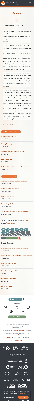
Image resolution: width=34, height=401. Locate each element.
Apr (21, 229)
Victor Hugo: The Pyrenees (8, 278)
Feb (3, 232)
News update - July (6, 144)
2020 (8, 235)
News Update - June (6, 159)
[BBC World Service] (15, 348)
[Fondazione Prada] (14, 360)
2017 (23, 235)
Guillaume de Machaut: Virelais (10, 188)
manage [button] (22, 330)
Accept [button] (24, 397)
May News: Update (6, 286)
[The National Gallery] (25, 348)
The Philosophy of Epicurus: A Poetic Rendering (14, 211)
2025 (12, 232)
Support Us (16, 299)
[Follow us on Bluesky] (5, 307)
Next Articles (8, 176)
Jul (8, 229)
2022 (28, 232)
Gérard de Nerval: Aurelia (8, 263)
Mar (26, 229)
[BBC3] (7, 348)
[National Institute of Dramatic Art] (26, 379)
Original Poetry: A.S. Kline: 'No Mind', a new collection (16, 255)
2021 (3, 235)
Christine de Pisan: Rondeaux (9, 136)
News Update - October (7, 196)
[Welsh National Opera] (22, 367)
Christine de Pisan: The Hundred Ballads (12, 151)
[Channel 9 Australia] (11, 386)
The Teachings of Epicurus (8, 204)
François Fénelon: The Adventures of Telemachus (14, 248)
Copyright (8, 337)
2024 (17, 232)
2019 (13, 235)
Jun (12, 229)
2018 (18, 235)
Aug (3, 229)
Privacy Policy (21, 334)
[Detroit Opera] (26, 373)
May (17, 229)
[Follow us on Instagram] (28, 307)
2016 (28, 235)
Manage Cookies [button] (8, 397)
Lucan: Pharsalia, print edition (10, 271)
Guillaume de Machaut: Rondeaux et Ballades (14, 181)
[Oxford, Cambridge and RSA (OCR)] (22, 386)
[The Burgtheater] (11, 379)
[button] (17, 3)
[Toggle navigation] (30, 3)
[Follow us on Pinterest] (11, 312)
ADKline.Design (19, 340)
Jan (7, 232)
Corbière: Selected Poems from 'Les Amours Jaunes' (15, 166)
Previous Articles (12, 132)
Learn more (10, 223)
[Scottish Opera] (10, 367)
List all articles (12, 238)
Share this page (18, 317)
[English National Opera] (26, 360)
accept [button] (17, 330)
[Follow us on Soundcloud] (22, 312)
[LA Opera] (8, 373)
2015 (3, 238)
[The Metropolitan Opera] (17, 373)
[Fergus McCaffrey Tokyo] (17, 354)
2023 (22, 232)
